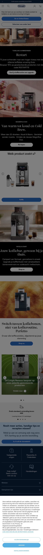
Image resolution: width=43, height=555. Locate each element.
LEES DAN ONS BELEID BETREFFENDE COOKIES (18, 532)
